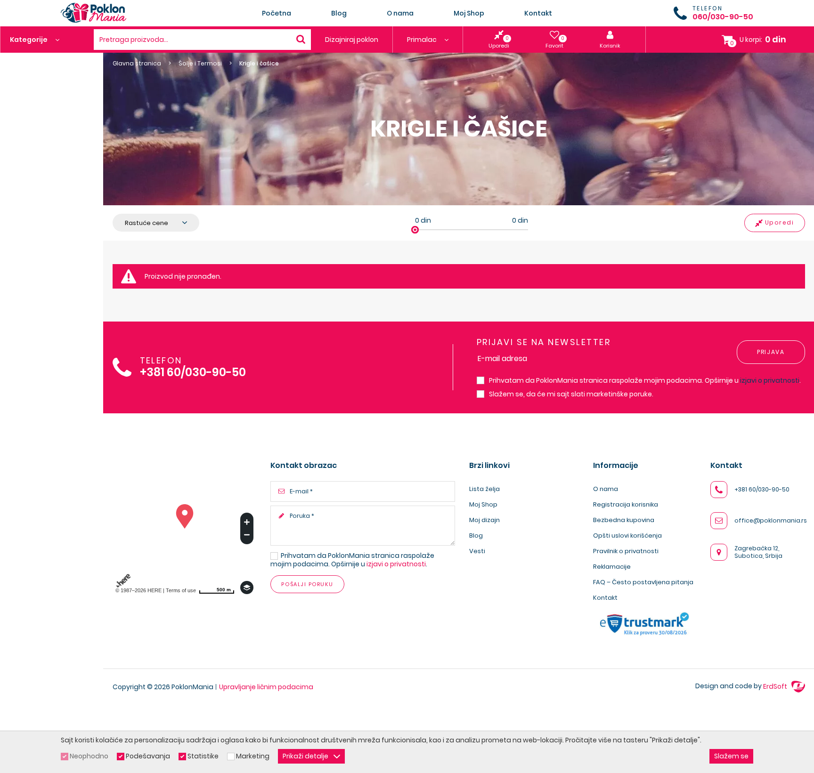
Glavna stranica (137, 63)
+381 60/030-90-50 (193, 372)
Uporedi (779, 222)
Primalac (422, 39)
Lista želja (484, 488)
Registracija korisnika (625, 504)
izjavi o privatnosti (769, 380)
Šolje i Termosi (200, 63)
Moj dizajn (484, 519)
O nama (400, 13)
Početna (276, 13)
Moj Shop (469, 13)
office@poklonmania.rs (770, 520)
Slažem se (731, 756)
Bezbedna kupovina (623, 519)
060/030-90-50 (722, 16)
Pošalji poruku (307, 584)
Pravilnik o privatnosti (626, 551)
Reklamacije (612, 566)
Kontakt (538, 13)
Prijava (771, 352)
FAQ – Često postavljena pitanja (643, 582)
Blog (339, 13)
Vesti (477, 551)
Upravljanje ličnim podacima (266, 687)
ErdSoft (776, 686)
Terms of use (181, 590)
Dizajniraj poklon (351, 39)
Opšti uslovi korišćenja (627, 535)
